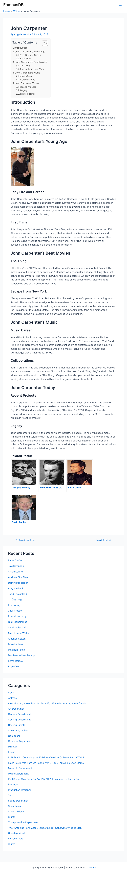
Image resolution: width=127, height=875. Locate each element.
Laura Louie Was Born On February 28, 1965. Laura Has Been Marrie (46, 762)
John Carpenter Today (27, 83)
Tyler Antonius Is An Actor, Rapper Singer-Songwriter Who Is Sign (45, 827)
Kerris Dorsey (15, 660)
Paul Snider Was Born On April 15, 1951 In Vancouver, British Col (43, 779)
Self (10, 795)
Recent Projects (28, 87)
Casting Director (17, 725)
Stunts (11, 817)
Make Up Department (20, 768)
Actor (11, 692)
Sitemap (92, 867)
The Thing (25, 65)
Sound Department (18, 800)
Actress (12, 698)
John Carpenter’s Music (27, 72)
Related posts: (27, 93)
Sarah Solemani (16, 627)
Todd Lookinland (17, 594)
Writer (11, 844)
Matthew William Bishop (21, 655)
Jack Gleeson (15, 610)
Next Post (103, 540)
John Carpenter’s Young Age (30, 51)
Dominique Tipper (18, 582)
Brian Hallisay (15, 644)
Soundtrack (14, 806)
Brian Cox (13, 666)
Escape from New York (32, 69)
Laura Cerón (15, 560)
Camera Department (19, 714)
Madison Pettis (16, 649)
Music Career (26, 76)
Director (12, 746)
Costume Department (20, 741)
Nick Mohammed (17, 621)
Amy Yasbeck (15, 588)
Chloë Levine (15, 571)
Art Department (16, 708)
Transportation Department (23, 822)
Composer (14, 735)
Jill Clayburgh (15, 599)
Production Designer (19, 789)
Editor (11, 752)
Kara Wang (14, 605)
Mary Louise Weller (18, 633)
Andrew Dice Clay (18, 577)
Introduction (20, 47)
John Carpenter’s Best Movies (31, 62)
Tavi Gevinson (16, 566)
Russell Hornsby (17, 616)
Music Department (18, 773)
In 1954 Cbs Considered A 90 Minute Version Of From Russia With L (46, 757)
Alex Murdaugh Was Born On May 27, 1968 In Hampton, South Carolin (47, 703)
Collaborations (27, 79)
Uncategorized (16, 833)
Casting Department (19, 719)
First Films (25, 58)
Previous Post (25, 540)
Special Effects (16, 811)
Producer (13, 784)
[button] (43, 43)
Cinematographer (18, 730)
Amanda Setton (17, 638)
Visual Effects (15, 838)
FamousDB (13, 4)
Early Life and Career (30, 55)
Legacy (23, 90)
